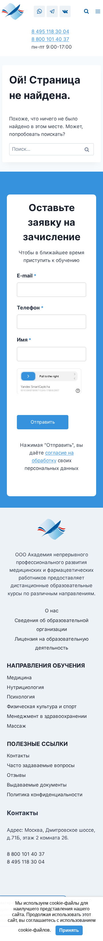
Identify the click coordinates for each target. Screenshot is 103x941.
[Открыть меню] (98, 11)
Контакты (18, 756)
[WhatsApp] (39, 11)
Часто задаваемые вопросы (41, 765)
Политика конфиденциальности (44, 794)
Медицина (19, 677)
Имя (24, 340)
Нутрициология (25, 687)
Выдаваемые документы (37, 785)
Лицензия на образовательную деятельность (52, 643)
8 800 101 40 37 (50, 39)
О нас (51, 611)
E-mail (26, 276)
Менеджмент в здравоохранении (47, 716)
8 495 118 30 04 (50, 31)
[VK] (65, 11)
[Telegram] (52, 11)
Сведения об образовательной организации (51, 625)
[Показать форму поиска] (86, 11)
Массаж (16, 726)
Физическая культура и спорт (42, 706)
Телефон (30, 308)
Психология (21, 697)
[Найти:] (51, 149)
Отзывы (16, 775)
